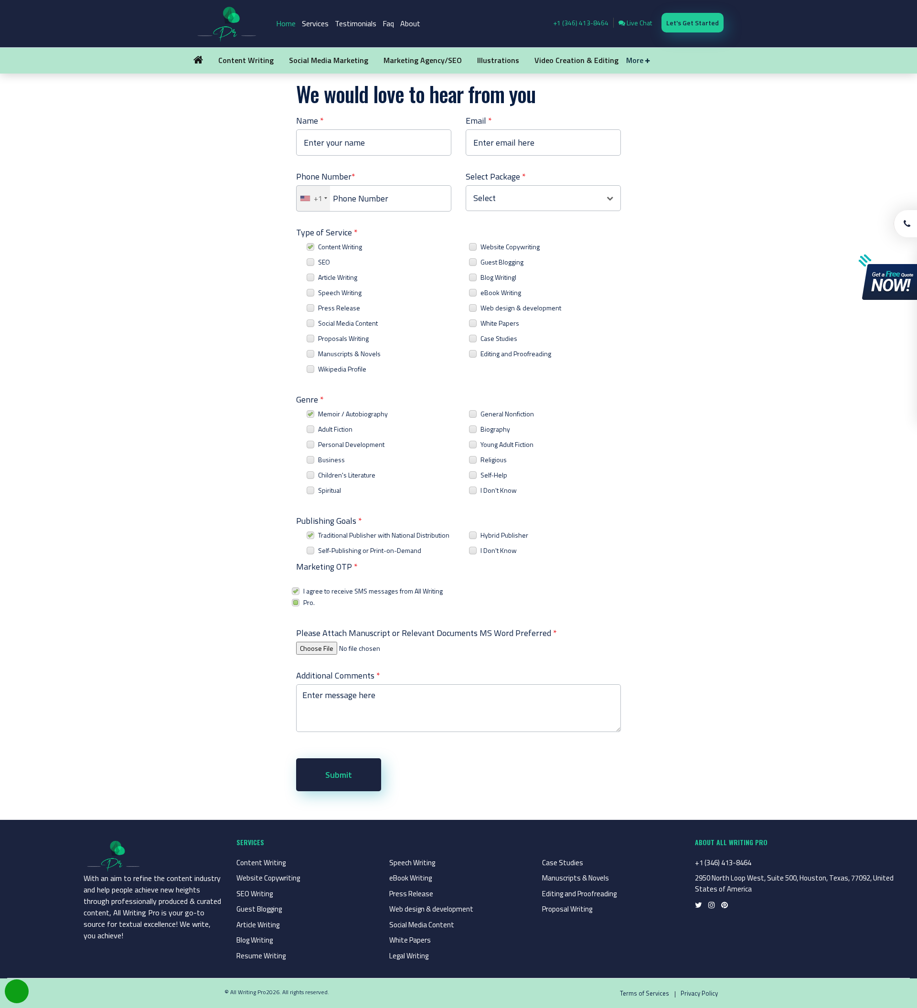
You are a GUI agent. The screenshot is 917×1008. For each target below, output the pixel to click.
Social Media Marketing (328, 60)
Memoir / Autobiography (353, 414)
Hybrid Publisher (504, 535)
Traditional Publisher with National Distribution (383, 535)
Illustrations (498, 60)
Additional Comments (338, 675)
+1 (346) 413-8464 (580, 23)
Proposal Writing (567, 908)
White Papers (499, 323)
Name (310, 120)
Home (286, 23)
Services (315, 23)
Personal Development (351, 444)
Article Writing (337, 277)
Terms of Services (644, 993)
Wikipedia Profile (342, 369)
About (410, 23)
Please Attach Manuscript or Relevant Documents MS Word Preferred (426, 632)
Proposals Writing (343, 338)
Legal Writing (408, 955)
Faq (388, 23)
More (635, 60)
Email (479, 120)
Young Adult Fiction (506, 444)
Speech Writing (340, 292)
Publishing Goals (329, 520)
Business (331, 460)
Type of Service (327, 232)
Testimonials (355, 23)
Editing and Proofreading (515, 354)
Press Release (339, 308)
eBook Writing (500, 292)
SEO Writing (254, 893)
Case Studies (498, 338)
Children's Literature (346, 475)
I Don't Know (498, 490)
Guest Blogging (501, 262)
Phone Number (325, 176)
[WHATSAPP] (17, 991)
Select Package (496, 176)
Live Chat (638, 23)
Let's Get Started (692, 23)
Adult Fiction (335, 429)
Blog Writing (254, 939)
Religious (493, 460)
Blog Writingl (498, 277)
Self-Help (493, 475)
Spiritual (329, 490)
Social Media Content (348, 323)
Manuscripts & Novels (349, 354)
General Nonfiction (507, 414)
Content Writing (246, 60)
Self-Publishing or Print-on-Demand (369, 550)
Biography (495, 429)
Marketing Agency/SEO (423, 60)
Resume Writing (261, 955)
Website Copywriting (510, 247)
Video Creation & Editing (576, 60)
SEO (324, 262)
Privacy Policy (699, 993)
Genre (310, 399)
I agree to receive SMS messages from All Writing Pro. (373, 596)
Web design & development (520, 308)
